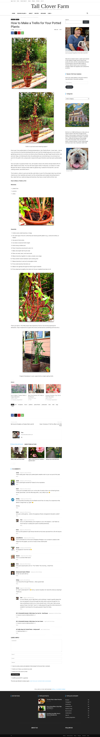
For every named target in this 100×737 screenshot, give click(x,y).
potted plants (44, 404)
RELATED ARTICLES (17, 444)
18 (61, 29)
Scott (17, 488)
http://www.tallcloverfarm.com (27, 434)
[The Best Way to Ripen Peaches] (41, 701)
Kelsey (17, 580)
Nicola (17, 547)
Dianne (18, 555)
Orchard (37, 1)
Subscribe (69, 87)
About (29, 1)
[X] (15, 32)
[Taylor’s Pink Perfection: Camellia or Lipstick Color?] (36, 452)
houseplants (20, 404)
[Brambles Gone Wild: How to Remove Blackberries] (41, 715)
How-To (17, 19)
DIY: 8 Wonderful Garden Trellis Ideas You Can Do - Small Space (32, 613)
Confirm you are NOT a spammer (20, 678)
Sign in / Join (13, 1)
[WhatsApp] (22, 32)
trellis (53, 404)
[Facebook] (12, 32)
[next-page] (14, 464)
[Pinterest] (19, 32)
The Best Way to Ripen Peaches (54, 699)
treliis (49, 404)
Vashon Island (23, 1)
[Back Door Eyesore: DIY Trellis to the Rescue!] (36, 388)
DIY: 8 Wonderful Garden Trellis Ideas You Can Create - (30, 621)
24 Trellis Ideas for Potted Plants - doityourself (28, 629)
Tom (13, 29)
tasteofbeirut (19, 537)
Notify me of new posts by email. (20, 671)
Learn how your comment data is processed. (40, 681)
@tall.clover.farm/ (58, 689)
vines (13, 406)
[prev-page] (12, 464)
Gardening (17, 17)
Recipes (33, 1)
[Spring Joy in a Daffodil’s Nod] (54, 452)
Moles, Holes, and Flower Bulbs (17, 459)
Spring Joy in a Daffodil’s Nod (52, 459)
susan (17, 480)
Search (67, 19)
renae (17, 472)
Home (18, 1)
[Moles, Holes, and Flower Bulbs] (19, 452)
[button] (87, 13)
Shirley (17, 498)
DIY (15, 404)
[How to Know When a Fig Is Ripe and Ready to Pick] (41, 708)
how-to (25, 404)
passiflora (31, 404)
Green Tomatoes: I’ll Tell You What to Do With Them (51, 424)
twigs (57, 404)
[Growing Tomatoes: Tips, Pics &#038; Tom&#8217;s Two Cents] (53, 388)
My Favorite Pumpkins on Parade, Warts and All (22, 424)
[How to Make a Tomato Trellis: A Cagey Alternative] (19, 388)
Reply (17, 476)
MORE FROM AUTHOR (30, 444)
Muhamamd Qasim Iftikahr (23, 572)
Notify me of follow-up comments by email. (22, 669)
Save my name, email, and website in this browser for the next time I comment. (31, 666)
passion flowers (37, 404)
